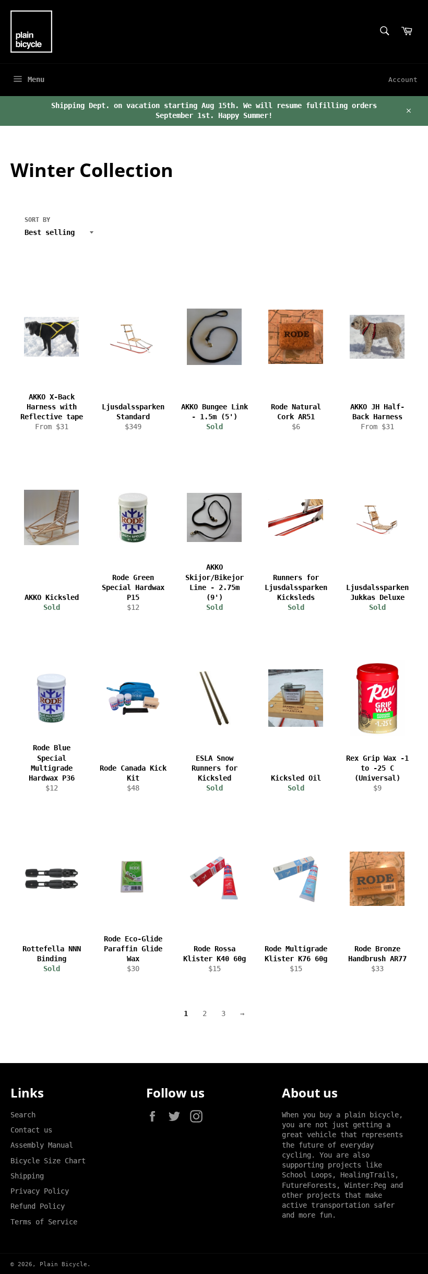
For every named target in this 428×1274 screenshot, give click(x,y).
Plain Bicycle (63, 1264)
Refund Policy (37, 1206)
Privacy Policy (39, 1191)
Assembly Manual (41, 1145)
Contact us (31, 1130)
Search (22, 1115)
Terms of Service (43, 1222)
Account (403, 80)
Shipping (27, 1176)
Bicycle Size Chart (48, 1161)
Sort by (37, 219)
